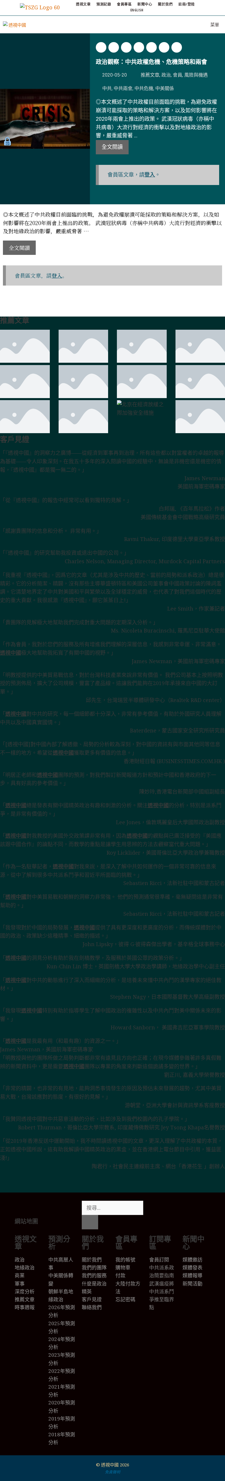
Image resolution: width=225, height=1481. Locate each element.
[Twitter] (156, 1208)
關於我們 (165, 4)
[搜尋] (90, 1222)
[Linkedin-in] (188, 1208)
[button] (101, 47)
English (137, 10)
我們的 (89, 1275)
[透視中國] (15, 24)
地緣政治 (25, 1267)
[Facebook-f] (172, 1208)
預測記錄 (103, 4)
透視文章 (83, 4)
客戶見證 (14, 439)
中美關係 (164, 88)
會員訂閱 (159, 1259)
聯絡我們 (92, 1307)
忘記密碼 (125, 1299)
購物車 (122, 1267)
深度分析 (25, 1291)
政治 (166, 75)
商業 (20, 1275)
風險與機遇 (196, 75)
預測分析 (59, 1242)
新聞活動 (192, 1283)
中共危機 (143, 88)
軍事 (20, 1283)
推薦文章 (150, 75)
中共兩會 (123, 88)
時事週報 (25, 1307)
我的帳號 (125, 1259)
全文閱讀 (112, 147)
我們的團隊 (94, 1267)
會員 (177, 75)
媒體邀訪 (192, 1259)
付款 (120, 1275)
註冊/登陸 (186, 4)
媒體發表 (192, 1267)
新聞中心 (144, 4)
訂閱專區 (160, 1242)
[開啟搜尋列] (188, 24)
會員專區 (124, 4)
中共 (107, 88)
